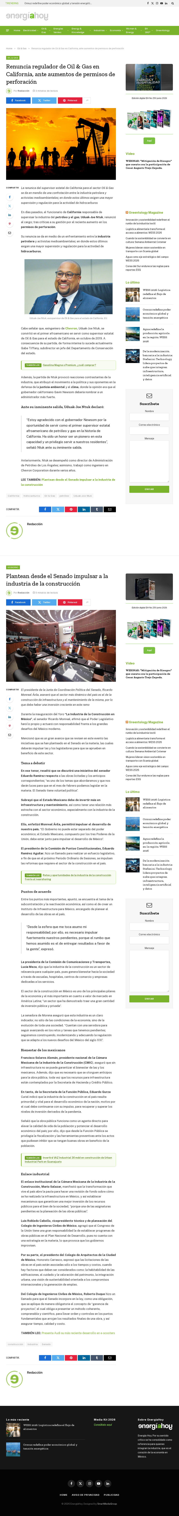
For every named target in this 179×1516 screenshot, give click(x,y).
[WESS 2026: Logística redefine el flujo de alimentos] (133, 295)
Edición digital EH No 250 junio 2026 (149, 98)
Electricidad (29, 30)
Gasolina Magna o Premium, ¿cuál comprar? (69, 365)
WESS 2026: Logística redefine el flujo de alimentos (156, 294)
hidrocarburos (32, 495)
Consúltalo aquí (103, 1424)
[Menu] (7, 30)
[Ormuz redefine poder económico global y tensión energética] (133, 314)
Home (17, 30)
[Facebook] (9, 197)
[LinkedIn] (9, 214)
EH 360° (148, 30)
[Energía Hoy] (27, 16)
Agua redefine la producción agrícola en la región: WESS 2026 (59, 3)
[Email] (9, 232)
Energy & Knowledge (78, 30)
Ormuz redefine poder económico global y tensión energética (157, 313)
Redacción (23, 90)
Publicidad (111, 1494)
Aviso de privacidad (85, 1494)
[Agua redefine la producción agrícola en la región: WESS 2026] (133, 334)
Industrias (99, 30)
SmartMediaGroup (107, 1504)
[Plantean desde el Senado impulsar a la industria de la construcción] (61, 646)
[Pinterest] (9, 223)
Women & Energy (131, 30)
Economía (115, 30)
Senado (46, 1344)
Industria (33, 1344)
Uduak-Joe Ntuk (83, 495)
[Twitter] (9, 205)
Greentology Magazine (146, 212)
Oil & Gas (43, 30)
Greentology (163, 30)
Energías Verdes (58, 30)
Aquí (149, 141)
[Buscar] (172, 3)
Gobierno (13, 567)
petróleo (64, 495)
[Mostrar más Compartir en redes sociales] (87, 100)
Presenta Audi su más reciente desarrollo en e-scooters (78, 1333)
